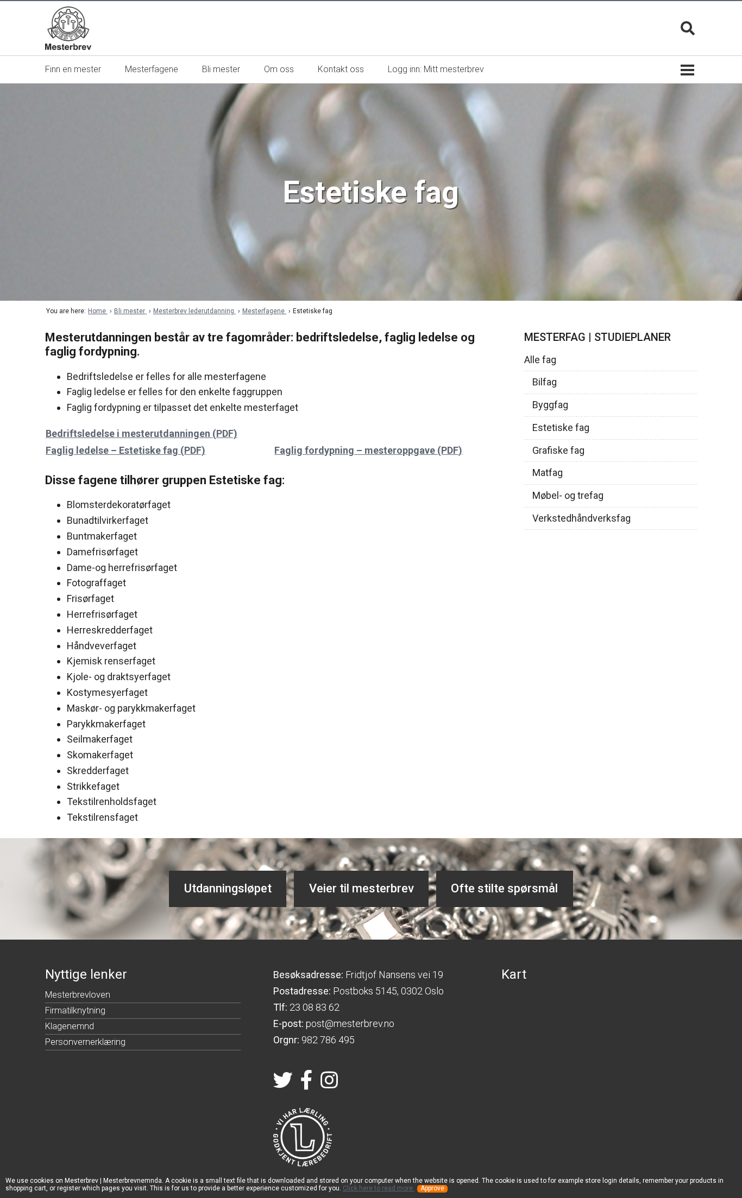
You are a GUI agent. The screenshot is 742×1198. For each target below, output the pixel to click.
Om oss (279, 69)
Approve (432, 1188)
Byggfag (550, 405)
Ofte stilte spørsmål (504, 888)
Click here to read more (378, 1188)
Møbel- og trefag (567, 495)
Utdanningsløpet (228, 888)
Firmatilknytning (75, 1012)
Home (98, 311)
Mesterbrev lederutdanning (194, 311)
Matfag (547, 472)
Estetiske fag (560, 427)
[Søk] (687, 28)
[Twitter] (283, 1083)
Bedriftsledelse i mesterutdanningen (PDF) (141, 433)
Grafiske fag (558, 450)
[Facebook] (306, 1083)
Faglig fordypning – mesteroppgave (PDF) (368, 450)
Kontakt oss (341, 69)
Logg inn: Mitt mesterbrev (436, 69)
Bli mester (221, 69)
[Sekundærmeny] (687, 69)
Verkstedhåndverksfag (581, 518)
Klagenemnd (69, 1027)
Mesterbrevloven (77, 996)
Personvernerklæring (85, 1043)
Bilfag (544, 382)
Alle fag (540, 359)
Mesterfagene (151, 69)
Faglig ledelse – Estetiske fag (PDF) (125, 450)
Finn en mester (73, 69)
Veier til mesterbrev (361, 888)
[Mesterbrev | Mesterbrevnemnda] (68, 28)
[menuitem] (73, 69)
